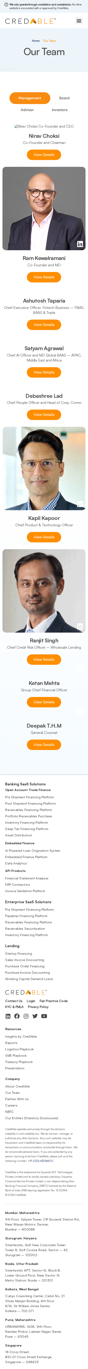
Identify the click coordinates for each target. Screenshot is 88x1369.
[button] (79, 20)
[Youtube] (44, 1016)
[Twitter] (35, 1016)
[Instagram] (26, 1016)
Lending (12, 946)
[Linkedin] (8, 1016)
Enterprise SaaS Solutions (28, 902)
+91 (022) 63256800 (40, 1161)
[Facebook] (17, 1016)
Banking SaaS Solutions (25, 784)
